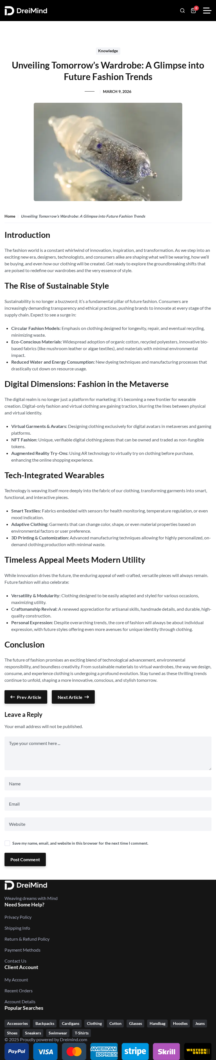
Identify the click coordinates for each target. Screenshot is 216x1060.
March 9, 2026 (117, 91)
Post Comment (25, 859)
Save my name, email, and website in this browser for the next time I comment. (80, 843)
